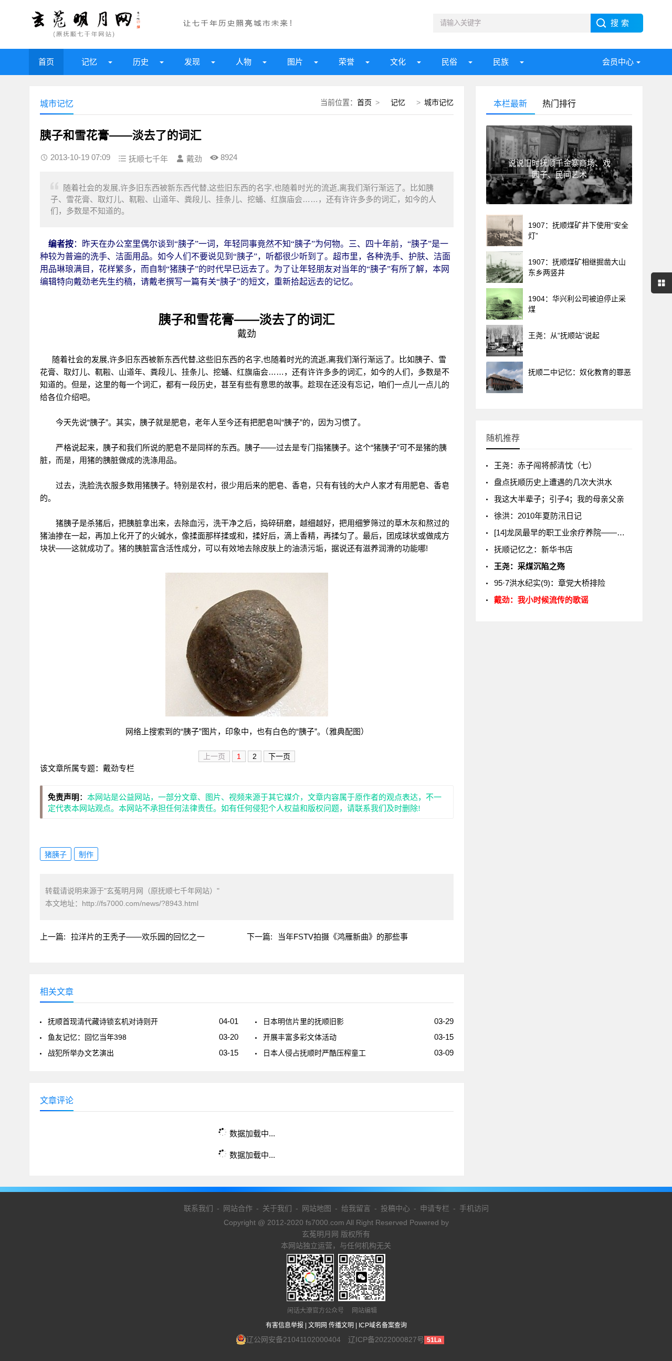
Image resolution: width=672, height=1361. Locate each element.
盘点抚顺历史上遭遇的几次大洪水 (553, 482)
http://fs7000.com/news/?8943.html (140, 903)
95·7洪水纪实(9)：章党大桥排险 (549, 582)
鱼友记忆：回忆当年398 (87, 1037)
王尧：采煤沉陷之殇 (529, 566)
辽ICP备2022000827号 (386, 1339)
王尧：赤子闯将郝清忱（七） (545, 465)
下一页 (279, 756)
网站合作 (238, 1208)
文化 (398, 61)
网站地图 (316, 1208)
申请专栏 (434, 1208)
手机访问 (474, 1208)
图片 (295, 61)
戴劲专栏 (118, 768)
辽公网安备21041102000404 (293, 1339)
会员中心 (618, 61)
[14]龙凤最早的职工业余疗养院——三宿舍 (567, 532)
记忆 (89, 61)
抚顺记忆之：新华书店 (533, 549)
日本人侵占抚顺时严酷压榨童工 (314, 1053)
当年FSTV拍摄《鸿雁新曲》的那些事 (343, 936)
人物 (243, 61)
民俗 (449, 61)
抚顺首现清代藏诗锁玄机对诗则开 (103, 1021)
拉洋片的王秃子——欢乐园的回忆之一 (138, 936)
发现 (192, 61)
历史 (140, 61)
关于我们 (277, 1208)
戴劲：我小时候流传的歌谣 (541, 599)
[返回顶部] (650, 1214)
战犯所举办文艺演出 (81, 1053)
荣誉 (346, 61)
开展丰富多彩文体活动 (300, 1037)
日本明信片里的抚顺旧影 (303, 1021)
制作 (86, 854)
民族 (501, 61)
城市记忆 (439, 102)
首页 (46, 61)
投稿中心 (395, 1208)
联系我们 (198, 1208)
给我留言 (356, 1208)
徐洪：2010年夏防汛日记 (538, 515)
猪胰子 (56, 854)
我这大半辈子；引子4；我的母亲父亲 (559, 498)
